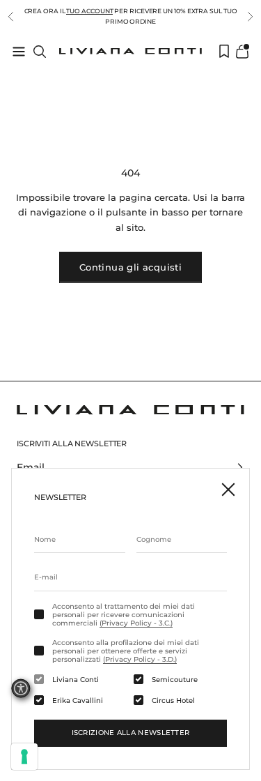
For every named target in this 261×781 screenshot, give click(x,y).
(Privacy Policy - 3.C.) (136, 623)
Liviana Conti (75, 680)
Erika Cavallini (77, 701)
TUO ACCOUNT (89, 11)
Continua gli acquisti (130, 267)
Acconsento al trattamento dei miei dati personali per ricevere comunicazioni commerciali (123, 615)
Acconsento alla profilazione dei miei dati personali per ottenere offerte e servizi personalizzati (125, 651)
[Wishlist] (224, 51)
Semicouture (175, 680)
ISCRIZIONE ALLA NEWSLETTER (131, 732)
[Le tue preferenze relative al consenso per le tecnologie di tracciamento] (24, 756)
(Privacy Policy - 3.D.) (140, 659)
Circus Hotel (173, 701)
